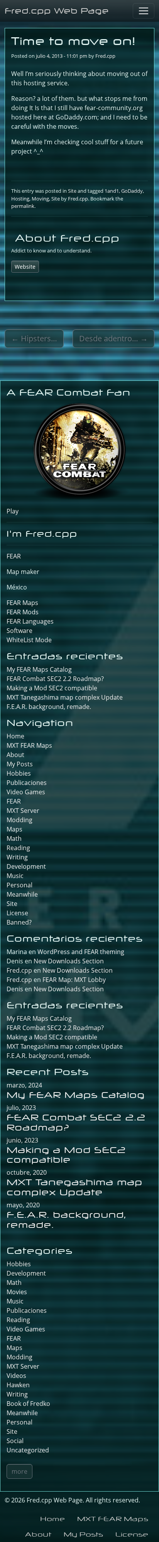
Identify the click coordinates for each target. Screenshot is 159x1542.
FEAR (14, 556)
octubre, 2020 (27, 1172)
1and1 (112, 190)
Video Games (26, 792)
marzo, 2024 (24, 1085)
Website (25, 266)
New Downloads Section (69, 961)
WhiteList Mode (29, 640)
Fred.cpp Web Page (57, 11)
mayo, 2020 (23, 1205)
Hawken (18, 1385)
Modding (19, 820)
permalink (22, 205)
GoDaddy (132, 190)
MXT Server (23, 810)
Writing (17, 857)
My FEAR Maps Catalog (39, 669)
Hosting (20, 198)
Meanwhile (22, 894)
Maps (14, 829)
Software (19, 630)
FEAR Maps (22, 602)
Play (13, 511)
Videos (16, 1375)
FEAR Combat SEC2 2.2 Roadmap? (55, 678)
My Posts (20, 764)
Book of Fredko (28, 1403)
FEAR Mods (23, 612)
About (15, 754)
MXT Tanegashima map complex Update (65, 697)
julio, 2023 (21, 1107)
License (17, 913)
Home (15, 736)
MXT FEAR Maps (29, 745)
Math (14, 838)
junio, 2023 (22, 1140)
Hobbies (19, 773)
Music (15, 875)
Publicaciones (27, 782)
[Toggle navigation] (143, 11)
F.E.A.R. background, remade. (49, 706)
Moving (40, 198)
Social (15, 1441)
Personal (19, 885)
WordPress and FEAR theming (80, 951)
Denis (15, 989)
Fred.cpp (105, 55)
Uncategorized (28, 1450)
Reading (18, 848)
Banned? (19, 922)
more (19, 1471)
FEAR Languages (30, 621)
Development (26, 866)
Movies (17, 1292)
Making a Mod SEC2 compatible (52, 688)
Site (72, 190)
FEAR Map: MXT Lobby (74, 979)
